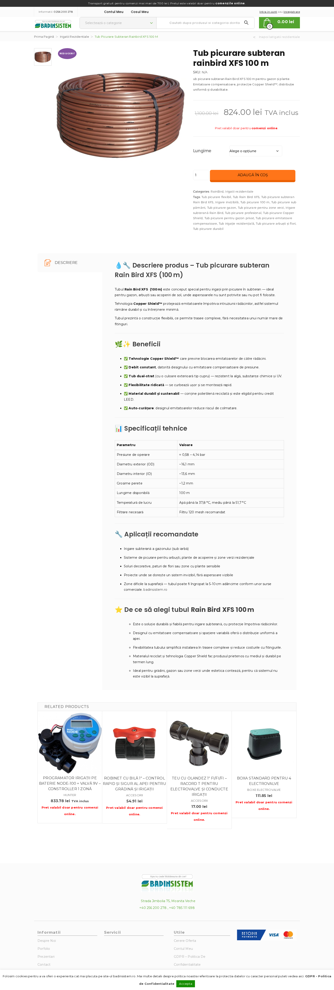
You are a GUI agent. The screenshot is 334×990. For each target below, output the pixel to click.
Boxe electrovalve (264, 790)
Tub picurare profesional (243, 213)
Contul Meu (113, 12)
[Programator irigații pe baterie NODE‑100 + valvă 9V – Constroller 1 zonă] (70, 743)
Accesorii (134, 795)
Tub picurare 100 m (255, 202)
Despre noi (46, 941)
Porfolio (43, 949)
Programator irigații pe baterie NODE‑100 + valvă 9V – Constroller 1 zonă (70, 783)
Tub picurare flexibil (216, 197)
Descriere (65, 262)
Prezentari (46, 957)
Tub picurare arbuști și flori (276, 223)
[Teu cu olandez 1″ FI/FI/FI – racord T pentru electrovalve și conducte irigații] (199, 743)
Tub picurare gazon (221, 207)
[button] (279, 22)
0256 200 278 (63, 11)
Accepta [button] (185, 983)
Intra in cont (268, 11)
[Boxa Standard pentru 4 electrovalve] (264, 743)
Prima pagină (44, 36)
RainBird (217, 191)
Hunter (70, 795)
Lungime (202, 150)
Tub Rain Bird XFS (246, 197)
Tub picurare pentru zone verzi (261, 207)
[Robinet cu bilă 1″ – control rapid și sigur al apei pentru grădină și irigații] (134, 743)
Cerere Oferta (185, 941)
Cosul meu (140, 12)
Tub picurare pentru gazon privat (229, 218)
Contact (43, 965)
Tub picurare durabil (208, 229)
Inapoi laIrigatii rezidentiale (279, 37)
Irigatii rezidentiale (74, 36)
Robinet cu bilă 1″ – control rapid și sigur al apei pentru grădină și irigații (134, 783)
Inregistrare (292, 11)
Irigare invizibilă (227, 202)
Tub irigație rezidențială (236, 223)
